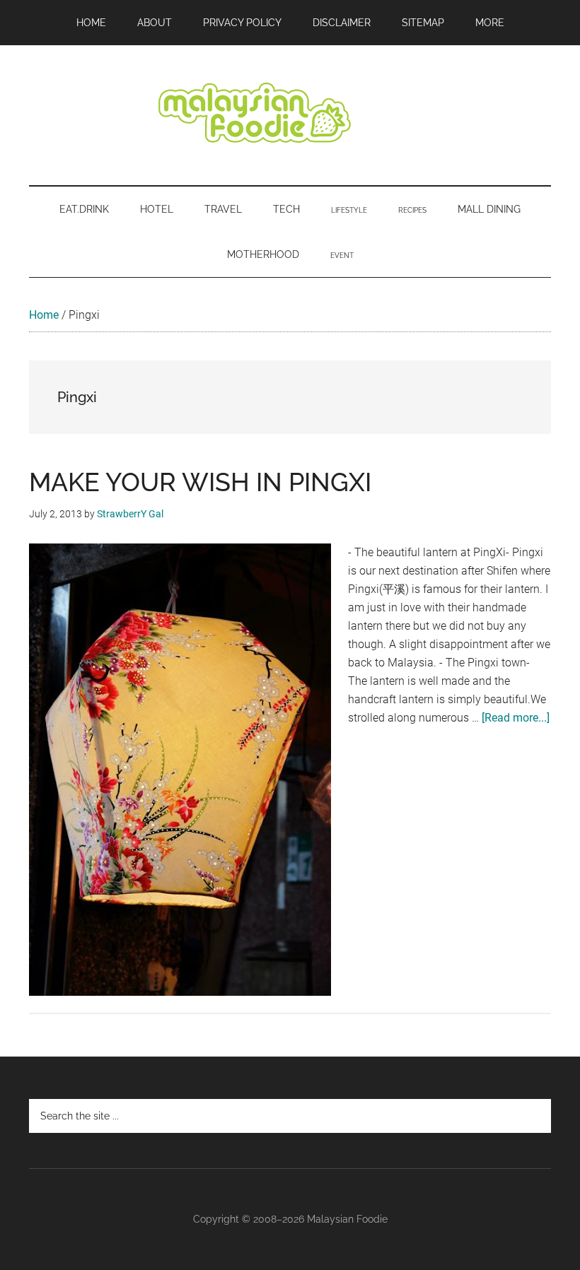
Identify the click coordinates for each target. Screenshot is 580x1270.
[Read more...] (516, 717)
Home (44, 315)
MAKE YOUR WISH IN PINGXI (200, 482)
